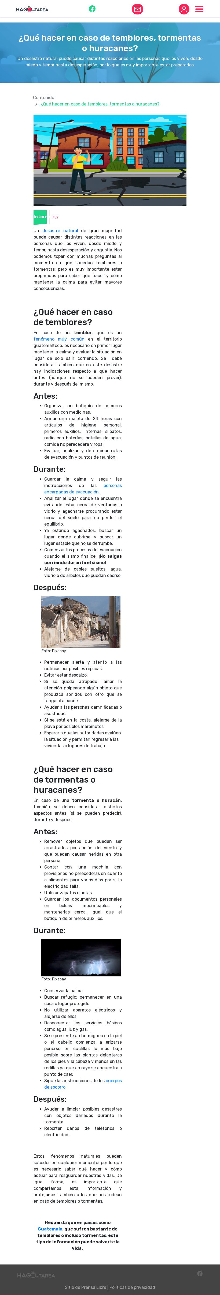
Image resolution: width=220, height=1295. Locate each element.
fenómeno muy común (59, 339)
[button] (92, 8)
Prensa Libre (93, 1287)
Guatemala (50, 1229)
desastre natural (60, 230)
